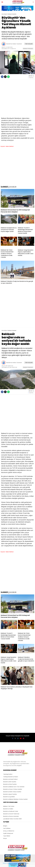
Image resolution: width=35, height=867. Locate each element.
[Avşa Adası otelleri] (17, 858)
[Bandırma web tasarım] (17, 10)
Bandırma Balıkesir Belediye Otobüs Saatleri (15, 799)
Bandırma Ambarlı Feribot (10, 779)
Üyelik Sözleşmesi (8, 833)
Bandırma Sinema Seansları (11, 816)
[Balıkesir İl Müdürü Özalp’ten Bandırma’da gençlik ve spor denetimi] (17, 270)
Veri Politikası (6, 828)
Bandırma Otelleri (8, 809)
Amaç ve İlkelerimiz (8, 831)
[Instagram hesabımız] (18, 738)
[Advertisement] (17, 98)
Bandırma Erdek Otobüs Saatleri (12, 792)
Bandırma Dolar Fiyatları (10, 784)
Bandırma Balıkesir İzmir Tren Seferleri (13, 787)
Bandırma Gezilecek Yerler (10, 811)
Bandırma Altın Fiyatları (9, 782)
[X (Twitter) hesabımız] (15, 738)
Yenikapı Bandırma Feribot (10, 777)
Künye (5, 838)
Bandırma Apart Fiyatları (10, 794)
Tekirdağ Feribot (7, 774)
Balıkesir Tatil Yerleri (8, 806)
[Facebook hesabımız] (12, 738)
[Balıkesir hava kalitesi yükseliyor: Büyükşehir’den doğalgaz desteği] (17, 675)
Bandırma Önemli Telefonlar (11, 814)
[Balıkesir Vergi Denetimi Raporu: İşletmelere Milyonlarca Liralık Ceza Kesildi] (26, 242)
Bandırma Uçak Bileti (9, 797)
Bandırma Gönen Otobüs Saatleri (12, 789)
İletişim (5, 826)
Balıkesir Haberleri (28, 48)
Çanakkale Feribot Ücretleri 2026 (12, 819)
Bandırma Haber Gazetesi (14, 44)
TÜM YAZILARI (29, 44)
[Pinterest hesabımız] (23, 738)
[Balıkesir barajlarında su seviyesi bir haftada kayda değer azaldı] (9, 220)
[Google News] (31, 77)
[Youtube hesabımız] (20, 738)
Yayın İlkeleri (6, 836)
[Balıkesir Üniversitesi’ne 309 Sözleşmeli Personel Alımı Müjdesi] (17, 198)
